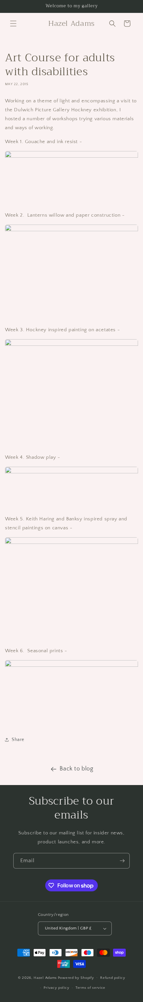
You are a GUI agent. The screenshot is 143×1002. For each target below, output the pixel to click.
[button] (13, 23)
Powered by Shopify (76, 977)
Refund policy (112, 978)
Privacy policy (56, 988)
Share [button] (18, 739)
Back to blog (76, 768)
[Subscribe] (122, 861)
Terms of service (90, 988)
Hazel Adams (45, 977)
